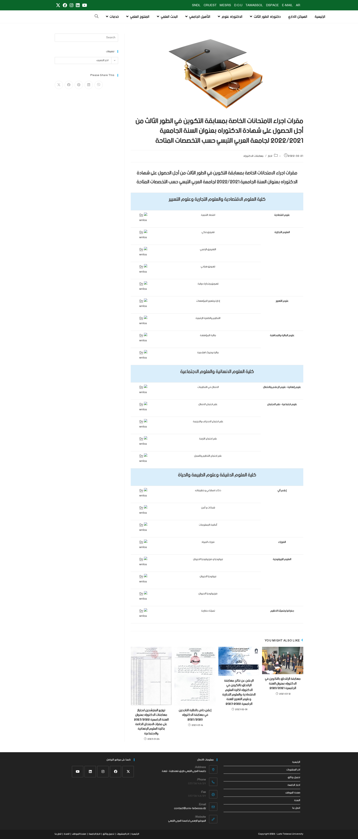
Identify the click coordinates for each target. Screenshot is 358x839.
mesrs (225, 5)
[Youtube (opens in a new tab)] (84, 5)
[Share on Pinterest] (79, 85)
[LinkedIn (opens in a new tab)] (78, 5)
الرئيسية (296, 762)
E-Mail (287, 5)
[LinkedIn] (90, 771)
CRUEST (210, 5)
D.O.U (238, 5)
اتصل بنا (296, 808)
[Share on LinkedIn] (89, 85)
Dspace (272, 5)
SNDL (196, 5)
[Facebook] (115, 771)
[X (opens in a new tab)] (58, 5)
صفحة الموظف (292, 793)
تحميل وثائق (294, 777)
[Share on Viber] (98, 85)
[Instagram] (103, 771)
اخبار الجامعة (294, 785)
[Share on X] (59, 85)
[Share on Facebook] (69, 85)
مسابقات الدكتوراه (253, 156)
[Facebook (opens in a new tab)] (65, 5)
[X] (128, 771)
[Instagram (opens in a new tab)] (71, 5)
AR (298, 5)
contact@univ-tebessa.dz (190, 808)
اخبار (270, 156)
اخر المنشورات (293, 770)
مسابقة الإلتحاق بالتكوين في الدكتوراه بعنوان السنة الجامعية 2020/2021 (283, 684)
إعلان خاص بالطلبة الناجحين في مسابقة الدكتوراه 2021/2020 (195, 715)
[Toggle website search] (96, 17)
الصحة (297, 800)
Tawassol (254, 5)
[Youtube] (77, 771)
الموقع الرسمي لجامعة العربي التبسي (187, 820)
